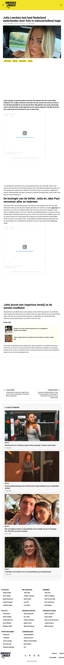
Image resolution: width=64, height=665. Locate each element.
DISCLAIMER (52, 657)
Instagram (32, 23)
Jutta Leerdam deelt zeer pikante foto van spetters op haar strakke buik (34, 338)
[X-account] (25, 655)
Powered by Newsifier (32, 661)
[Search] (61, 5)
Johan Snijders (10, 23)
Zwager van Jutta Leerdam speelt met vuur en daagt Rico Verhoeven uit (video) (31, 329)
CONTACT (54, 653)
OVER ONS (61, 657)
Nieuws (7, 442)
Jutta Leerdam (7, 61)
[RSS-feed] (38, 655)
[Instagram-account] (34, 655)
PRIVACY (61, 653)
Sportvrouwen (22, 61)
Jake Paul (15, 61)
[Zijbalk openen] (3, 5)
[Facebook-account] (30, 655)
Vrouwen (30, 61)
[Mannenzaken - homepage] (11, 5)
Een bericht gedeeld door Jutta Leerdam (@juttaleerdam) (25, 157)
